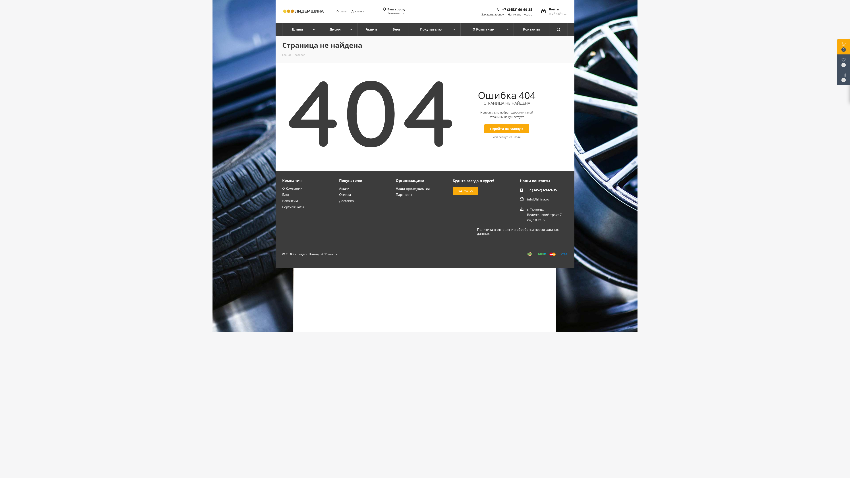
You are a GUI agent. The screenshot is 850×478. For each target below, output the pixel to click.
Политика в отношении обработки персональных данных (518, 231)
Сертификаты (293, 207)
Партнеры (404, 194)
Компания (291, 180)
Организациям (410, 180)
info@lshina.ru (538, 199)
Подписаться (465, 191)
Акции (344, 188)
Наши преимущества (413, 188)
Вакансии (290, 201)
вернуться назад (510, 137)
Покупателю (350, 180)
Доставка (358, 11)
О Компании (292, 188)
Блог (286, 194)
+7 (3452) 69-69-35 (517, 9)
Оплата (341, 11)
